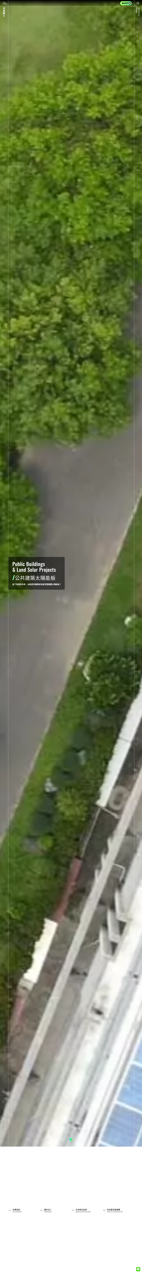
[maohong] (4, 3)
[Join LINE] (138, 1269)
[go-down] (71, 1140)
